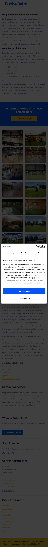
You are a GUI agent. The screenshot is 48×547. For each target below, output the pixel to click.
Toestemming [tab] (8, 253)
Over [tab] (39, 253)
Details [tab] (24, 253)
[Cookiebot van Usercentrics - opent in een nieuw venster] (35, 246)
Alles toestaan (24, 291)
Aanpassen (22, 298)
